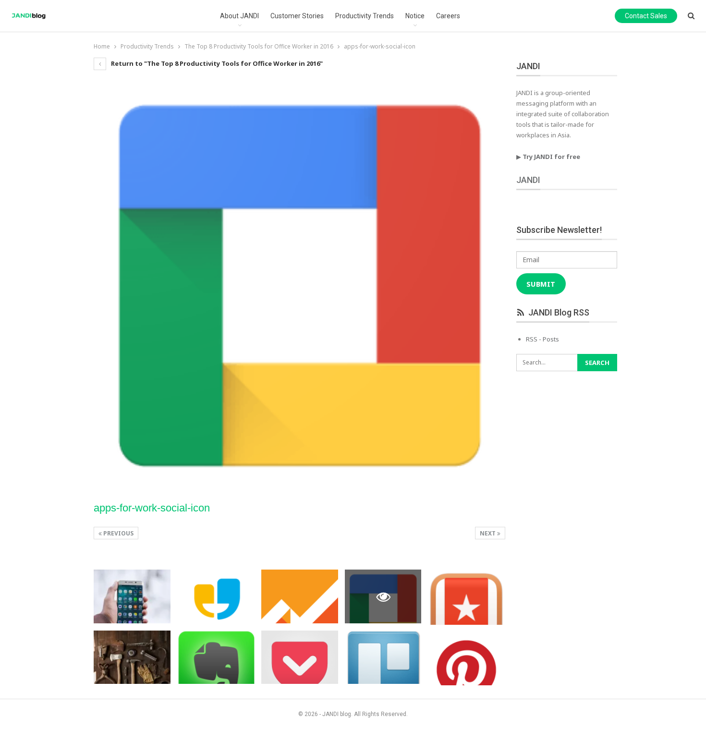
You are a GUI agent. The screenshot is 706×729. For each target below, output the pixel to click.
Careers (448, 16)
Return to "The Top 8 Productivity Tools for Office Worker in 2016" (216, 63)
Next (488, 533)
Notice (415, 16)
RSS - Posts (542, 339)
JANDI (528, 180)
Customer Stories (297, 16)
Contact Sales (646, 16)
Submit (540, 284)
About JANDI (239, 16)
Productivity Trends (364, 16)
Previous (118, 533)
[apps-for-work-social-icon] (132, 596)
